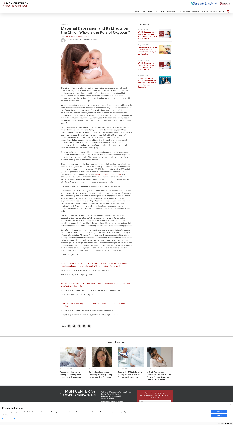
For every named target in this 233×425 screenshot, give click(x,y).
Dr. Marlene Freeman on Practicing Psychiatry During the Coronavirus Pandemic (100, 374)
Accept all (219, 411)
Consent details (6, 419)
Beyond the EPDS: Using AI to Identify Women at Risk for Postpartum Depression (130, 374)
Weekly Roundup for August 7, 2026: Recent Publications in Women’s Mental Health (147, 66)
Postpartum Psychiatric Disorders (75, 36)
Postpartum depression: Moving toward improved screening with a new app (70, 374)
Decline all (219, 415)
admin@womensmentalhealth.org (112, 402)
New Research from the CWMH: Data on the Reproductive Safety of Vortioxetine (147, 50)
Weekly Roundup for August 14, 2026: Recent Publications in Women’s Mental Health (147, 35)
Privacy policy (18, 419)
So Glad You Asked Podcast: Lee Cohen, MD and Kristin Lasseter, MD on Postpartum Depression (147, 82)
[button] (228, 11)
